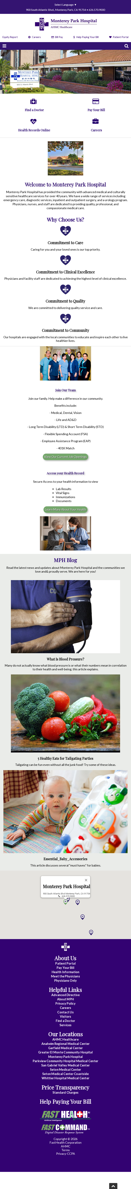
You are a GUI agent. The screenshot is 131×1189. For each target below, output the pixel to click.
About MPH (65, 999)
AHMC (65, 1146)
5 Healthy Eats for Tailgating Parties (65, 758)
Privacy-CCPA (65, 1153)
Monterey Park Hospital (66, 886)
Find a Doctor (65, 1021)
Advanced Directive (65, 995)
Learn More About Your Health (65, 509)
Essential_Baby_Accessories (65, 859)
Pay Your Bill (65, 968)
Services (66, 1025)
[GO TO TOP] (113, 1186)
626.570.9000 (68, 896)
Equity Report (10, 37)
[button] (82, 917)
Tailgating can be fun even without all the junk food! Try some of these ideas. (65, 765)
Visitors (65, 1016)
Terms (65, 1150)
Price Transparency (65, 1087)
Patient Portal (120, 37)
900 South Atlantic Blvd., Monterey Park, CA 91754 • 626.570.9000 (65, 9)
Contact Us (65, 1012)
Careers (36, 37)
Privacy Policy (65, 1003)
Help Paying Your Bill (87, 37)
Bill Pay (59, 37)
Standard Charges (66, 1092)
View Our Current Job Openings (65, 457)
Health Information (65, 972)
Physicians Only (65, 980)
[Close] (86, 880)
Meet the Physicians (65, 976)
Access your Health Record (65, 473)
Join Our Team (65, 390)
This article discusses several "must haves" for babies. (65, 865)
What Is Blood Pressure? (65, 659)
